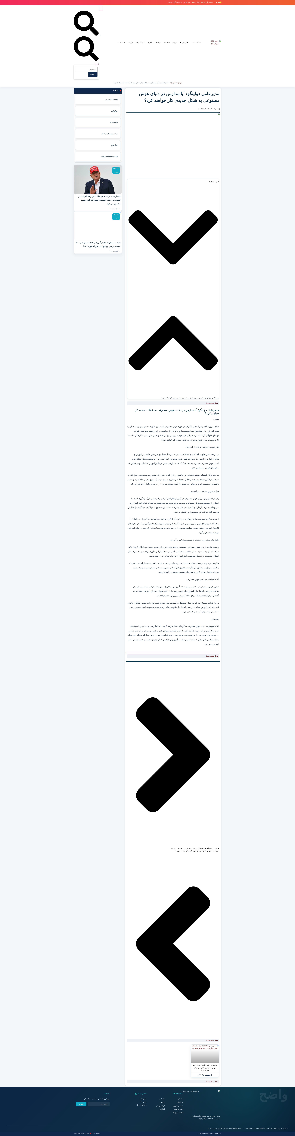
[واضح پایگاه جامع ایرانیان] (215, 42)
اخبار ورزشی (178, 1109)
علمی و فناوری (178, 1106)
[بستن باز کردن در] (97, 64)
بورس (175, 42)
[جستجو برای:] (86, 69)
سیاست (167, 42)
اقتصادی (162, 1099)
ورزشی (130, 42)
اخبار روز (185, 42)
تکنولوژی (173, 82)
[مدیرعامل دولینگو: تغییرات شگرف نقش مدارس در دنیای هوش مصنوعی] (205, 1054)
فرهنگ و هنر (140, 42)
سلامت (122, 42)
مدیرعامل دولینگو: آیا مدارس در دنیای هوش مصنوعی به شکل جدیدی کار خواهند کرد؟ (205, 1067)
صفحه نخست (196, 42)
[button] (173, 238)
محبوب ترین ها (178, 1112)
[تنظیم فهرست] (101, 8)
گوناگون (162, 1109)
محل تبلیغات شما (212, 403)
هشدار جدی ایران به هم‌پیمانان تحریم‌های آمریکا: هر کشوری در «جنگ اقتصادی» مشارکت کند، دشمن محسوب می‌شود (99, 200)
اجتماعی (180, 1099)
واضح (179, 82)
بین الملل (158, 42)
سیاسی (116, 172)
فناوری (149, 42)
